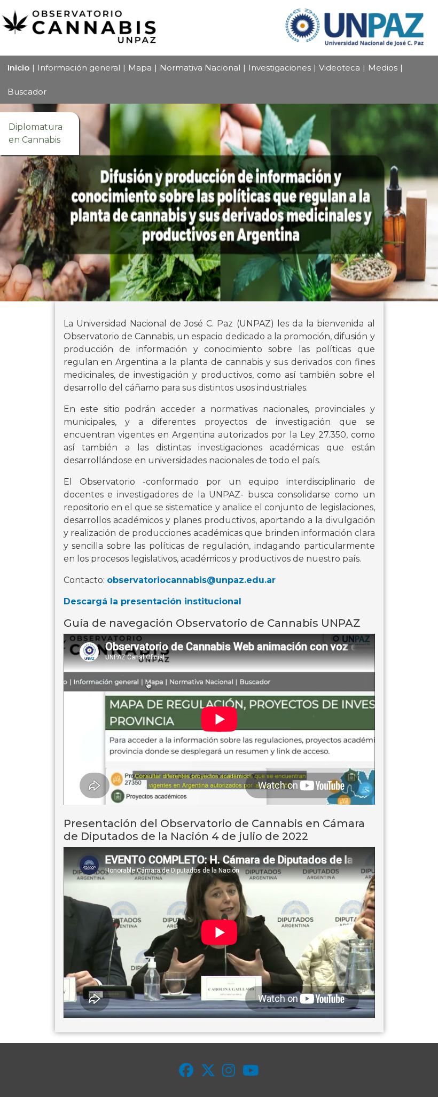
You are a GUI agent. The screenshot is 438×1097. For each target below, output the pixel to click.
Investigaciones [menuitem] (279, 68)
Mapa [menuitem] (140, 68)
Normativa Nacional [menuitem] (200, 68)
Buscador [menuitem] (26, 92)
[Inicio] (80, 28)
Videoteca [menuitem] (339, 68)
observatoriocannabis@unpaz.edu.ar (191, 580)
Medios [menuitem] (382, 68)
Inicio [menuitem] (18, 68)
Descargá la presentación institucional (152, 601)
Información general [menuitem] (78, 68)
